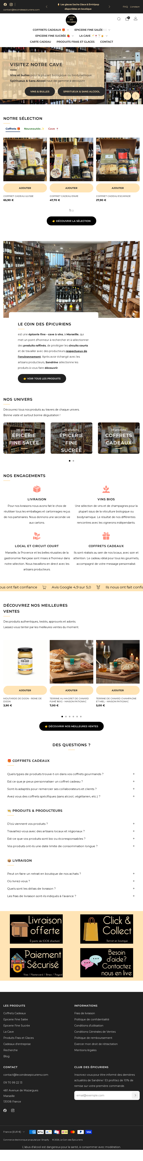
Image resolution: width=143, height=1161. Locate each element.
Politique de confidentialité (91, 1019)
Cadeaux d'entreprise (17, 1044)
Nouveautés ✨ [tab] (34, 128)
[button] (68, 101)
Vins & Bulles (39, 91)
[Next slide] (136, 96)
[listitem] (78, 6)
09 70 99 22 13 (12, 1082)
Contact (106, 41)
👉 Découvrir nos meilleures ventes (71, 726)
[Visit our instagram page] (11, 4)
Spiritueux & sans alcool (81, 91)
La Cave (8, 1031)
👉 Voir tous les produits (42, 378)
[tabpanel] (71, 175)
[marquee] (71, 587)
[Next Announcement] (109, 6)
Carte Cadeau (40, 41)
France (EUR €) (12, 1131)
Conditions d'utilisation (88, 1025)
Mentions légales (85, 1050)
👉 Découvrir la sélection (71, 220)
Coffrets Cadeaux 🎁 (49, 29)
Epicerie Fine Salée (15, 1019)
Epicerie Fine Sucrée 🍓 (52, 35)
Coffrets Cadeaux (14, 1013)
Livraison (135, 6)
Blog (6, 1056)
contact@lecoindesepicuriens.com (21, 9)
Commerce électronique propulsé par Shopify (26, 1139)
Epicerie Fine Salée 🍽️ (90, 29)
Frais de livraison (84, 1013)
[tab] (69, 461)
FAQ (125, 6)
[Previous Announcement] (46, 6)
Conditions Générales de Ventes (95, 1031)
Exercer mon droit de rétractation (96, 1044)
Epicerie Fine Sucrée (16, 1025)
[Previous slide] (127, 96)
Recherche (10, 1050)
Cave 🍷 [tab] (53, 128)
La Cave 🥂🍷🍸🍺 (91, 35)
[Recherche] (119, 19)
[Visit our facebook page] (5, 4)
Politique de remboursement (93, 1038)
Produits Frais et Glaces (76, 41)
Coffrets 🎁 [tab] (13, 128)
